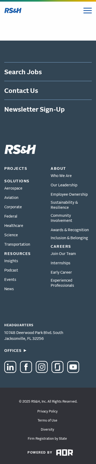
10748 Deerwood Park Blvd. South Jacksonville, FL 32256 (33, 335)
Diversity (47, 429)
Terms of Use (47, 420)
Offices (13, 350)
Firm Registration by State (47, 439)
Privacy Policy (47, 411)
